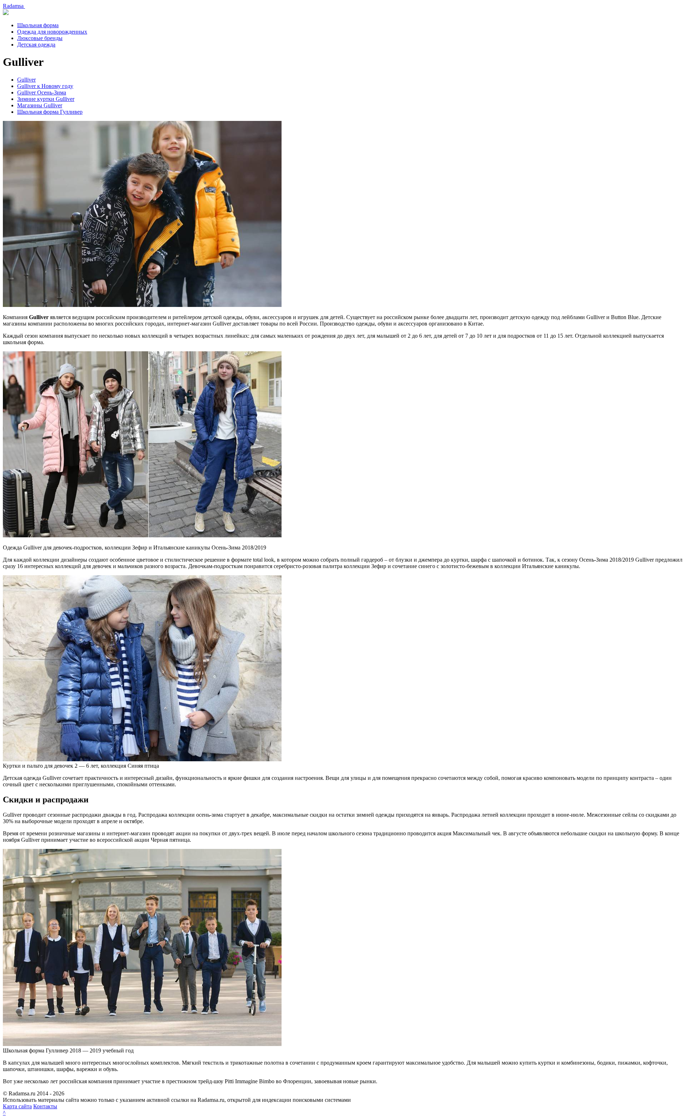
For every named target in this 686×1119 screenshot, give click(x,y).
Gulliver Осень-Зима (41, 92)
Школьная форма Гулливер (50, 112)
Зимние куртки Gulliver (45, 99)
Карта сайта (17, 1106)
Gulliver (26, 80)
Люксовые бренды (40, 38)
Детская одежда (36, 44)
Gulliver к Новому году (45, 86)
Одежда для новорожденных (52, 32)
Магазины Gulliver (39, 105)
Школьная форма (38, 25)
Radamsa (14, 6)
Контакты (45, 1106)
